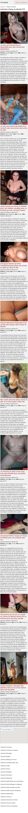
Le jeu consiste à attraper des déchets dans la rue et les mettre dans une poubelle (13, 688)
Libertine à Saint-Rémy (7, 793)
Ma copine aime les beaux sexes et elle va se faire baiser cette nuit (13, 401)
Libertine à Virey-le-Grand (8, 803)
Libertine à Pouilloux (6, 775)
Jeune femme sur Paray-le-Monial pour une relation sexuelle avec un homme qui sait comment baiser (13, 208)
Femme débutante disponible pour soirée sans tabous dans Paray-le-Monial (13, 325)
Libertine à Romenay (6, 778)
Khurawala (4, 2)
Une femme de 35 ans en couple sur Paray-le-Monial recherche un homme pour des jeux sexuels (13, 616)
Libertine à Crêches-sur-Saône (9, 750)
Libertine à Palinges (6, 772)
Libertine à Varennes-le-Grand (9, 800)
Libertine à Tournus (6, 796)
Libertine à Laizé (5, 765)
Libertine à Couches (6, 747)
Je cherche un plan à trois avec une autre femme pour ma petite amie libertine (12, 473)
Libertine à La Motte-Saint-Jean (9, 762)
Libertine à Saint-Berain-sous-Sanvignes (12, 781)
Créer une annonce (21, 2)
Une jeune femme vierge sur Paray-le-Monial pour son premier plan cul (14, 538)
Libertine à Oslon (5, 769)
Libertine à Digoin (5, 756)
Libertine (2, 7)
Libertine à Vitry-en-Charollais (9, 806)
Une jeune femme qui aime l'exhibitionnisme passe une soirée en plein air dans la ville (13, 265)
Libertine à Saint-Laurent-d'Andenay (11, 790)
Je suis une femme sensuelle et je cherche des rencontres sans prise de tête (13, 128)
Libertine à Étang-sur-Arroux (8, 759)
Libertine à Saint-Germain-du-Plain (10, 787)
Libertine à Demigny (6, 753)
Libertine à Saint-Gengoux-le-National (11, 784)
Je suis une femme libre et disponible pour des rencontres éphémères (12, 47)
